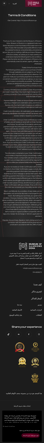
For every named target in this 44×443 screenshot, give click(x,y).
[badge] (35, 347)
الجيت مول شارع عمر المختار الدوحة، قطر (29, 264)
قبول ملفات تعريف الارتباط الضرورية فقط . (29, 430)
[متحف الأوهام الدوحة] (33, 3)
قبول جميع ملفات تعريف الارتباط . (30, 435)
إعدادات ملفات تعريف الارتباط (22, 406)
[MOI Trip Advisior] (18, 334)
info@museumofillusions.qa (32, 268)
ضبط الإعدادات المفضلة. (9, 426)
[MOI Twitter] (8, 334)
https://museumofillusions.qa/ (22, 20)
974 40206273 (37, 272)
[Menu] (4, 3)
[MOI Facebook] (29, 334)
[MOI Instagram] (39, 334)
